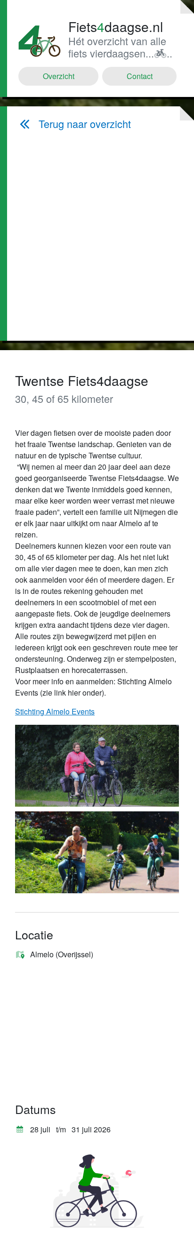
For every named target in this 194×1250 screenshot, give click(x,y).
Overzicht (58, 76)
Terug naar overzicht (85, 124)
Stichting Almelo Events (55, 711)
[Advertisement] (99, 235)
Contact (140, 76)
